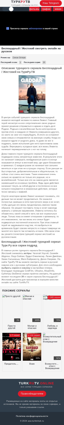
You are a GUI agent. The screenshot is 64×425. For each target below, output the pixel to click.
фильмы (34, 9)
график (46, 9)
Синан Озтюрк (19, 58)
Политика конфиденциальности (32, 416)
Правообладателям (32, 393)
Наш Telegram (51, 3)
